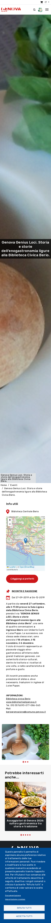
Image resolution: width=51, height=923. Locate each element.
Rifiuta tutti (24, 908)
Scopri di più (25, 825)
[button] (25, 541)
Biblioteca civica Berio (18, 698)
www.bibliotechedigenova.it (21, 702)
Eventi (13, 485)
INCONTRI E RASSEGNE (24, 591)
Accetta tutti (24, 916)
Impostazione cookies (15, 899)
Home (4, 485)
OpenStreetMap (27, 566)
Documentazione (13, 895)
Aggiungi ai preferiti (23, 578)
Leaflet (12, 566)
